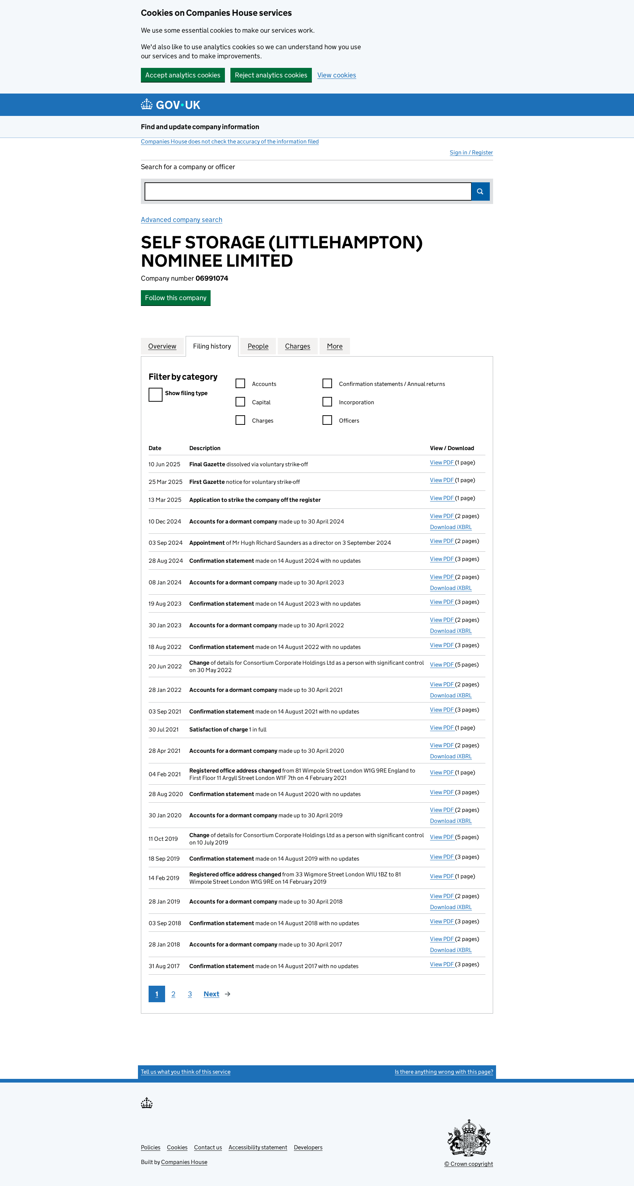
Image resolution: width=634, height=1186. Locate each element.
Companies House (184, 1161)
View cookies (336, 75)
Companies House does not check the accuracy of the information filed (230, 141)
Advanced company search (181, 219)
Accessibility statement (258, 1147)
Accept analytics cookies (183, 75)
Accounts (264, 383)
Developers (308, 1147)
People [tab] (258, 346)
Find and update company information (200, 127)
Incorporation (356, 402)
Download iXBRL (451, 526)
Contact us (208, 1147)
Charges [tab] (297, 346)
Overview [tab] (162, 346)
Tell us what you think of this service (185, 1071)
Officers (349, 420)
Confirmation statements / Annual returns (392, 383)
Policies (150, 1147)
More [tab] (335, 346)
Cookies (177, 1147)
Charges (262, 420)
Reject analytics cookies (271, 75)
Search (480, 191)
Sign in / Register (471, 152)
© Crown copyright (468, 1163)
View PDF (442, 462)
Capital (261, 402)
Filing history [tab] (212, 346)
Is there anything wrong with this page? (444, 1071)
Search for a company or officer (188, 167)
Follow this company (176, 297)
